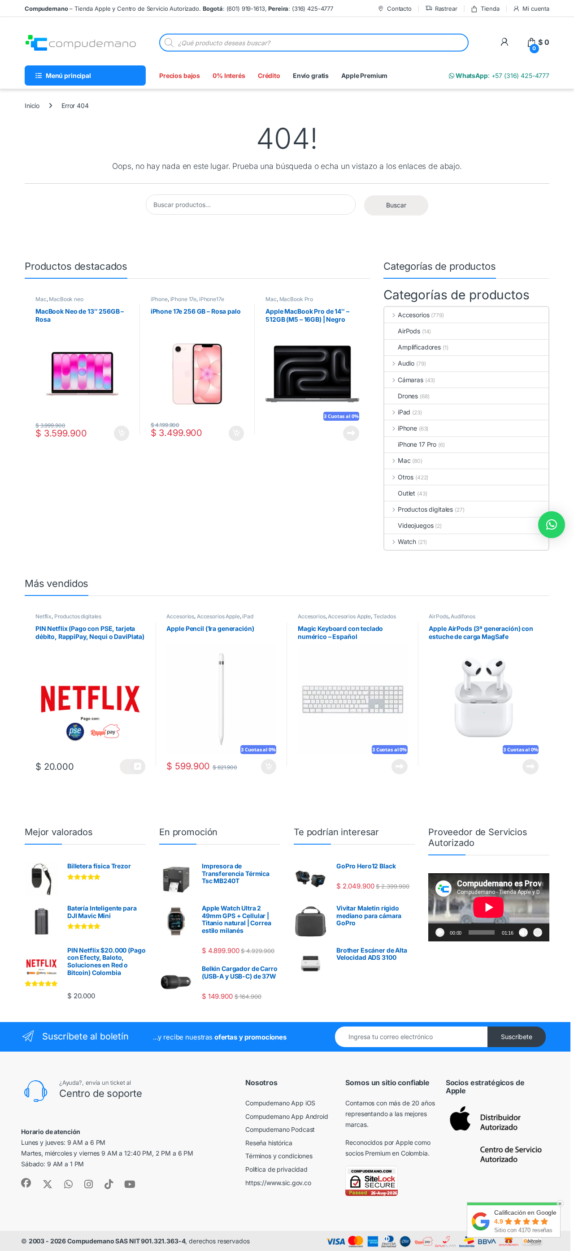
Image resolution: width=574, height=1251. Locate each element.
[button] (551, 524)
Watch (407, 541)
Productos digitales (425, 509)
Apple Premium (364, 75)
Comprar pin (132, 766)
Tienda (490, 8)
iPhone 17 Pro (417, 444)
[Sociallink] (26, 1183)
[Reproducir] (439, 932)
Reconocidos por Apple (379, 1142)
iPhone (159, 299)
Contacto (399, 8)
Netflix (43, 616)
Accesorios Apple (218, 616)
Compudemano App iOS (280, 1103)
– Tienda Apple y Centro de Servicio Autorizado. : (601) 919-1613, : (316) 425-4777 (179, 8)
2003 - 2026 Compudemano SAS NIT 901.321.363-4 (107, 1241)
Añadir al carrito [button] (119, 433)
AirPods (409, 331)
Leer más (351, 433)
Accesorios (413, 315)
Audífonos (463, 616)
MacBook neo (66, 299)
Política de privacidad (276, 1169)
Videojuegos (415, 525)
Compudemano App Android (286, 1116)
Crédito (269, 75)
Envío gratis (311, 75)
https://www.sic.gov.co (278, 1182)
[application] (488, 907)
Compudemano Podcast (280, 1129)
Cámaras (410, 380)
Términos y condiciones (279, 1156)
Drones (408, 396)
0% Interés (229, 75)
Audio (406, 363)
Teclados (385, 616)
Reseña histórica (268, 1143)
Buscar (396, 205)
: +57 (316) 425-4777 (501, 75)
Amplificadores (419, 347)
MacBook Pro (296, 299)
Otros (405, 477)
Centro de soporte (100, 1093)
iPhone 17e (183, 299)
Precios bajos (179, 75)
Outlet (406, 493)
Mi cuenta (535, 8)
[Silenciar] (523, 932)
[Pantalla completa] (537, 932)
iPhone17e (211, 299)
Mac (41, 299)
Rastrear (446, 8)
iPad (404, 412)
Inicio (32, 105)
